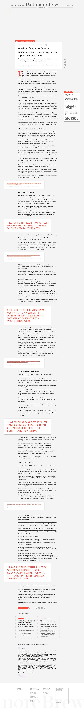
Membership (45, 694)
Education (32, 694)
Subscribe (59, 690)
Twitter (64, 5)
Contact (45, 690)
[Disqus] (37, 662)
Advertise (45, 692)
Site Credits (58, 702)
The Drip (18, 690)
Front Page (19, 688)
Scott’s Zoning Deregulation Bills (40, 100)
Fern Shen (32, 45)
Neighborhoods (43, 618)
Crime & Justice (33, 692)
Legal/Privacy (46, 693)
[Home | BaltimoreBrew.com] (42, 4)
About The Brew (46, 688)
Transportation (33, 702)
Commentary (20, 618)
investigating (29, 544)
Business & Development (23, 45)
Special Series (20, 689)
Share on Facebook (65, 60)
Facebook (62, 5)
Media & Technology (34, 697)
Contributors (46, 689)
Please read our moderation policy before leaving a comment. (33, 644)
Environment (32, 696)
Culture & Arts (33, 693)
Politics (31, 700)
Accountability (33, 688)
